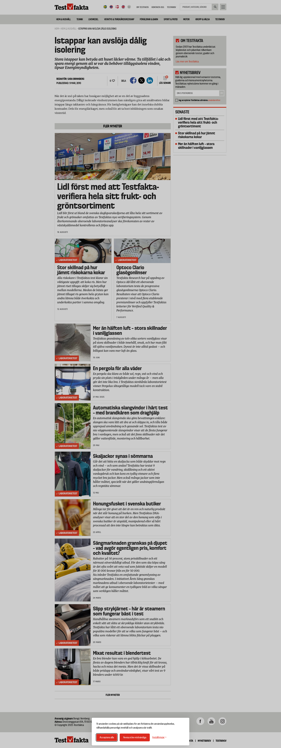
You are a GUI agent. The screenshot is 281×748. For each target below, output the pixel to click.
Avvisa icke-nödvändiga (134, 737)
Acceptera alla (107, 737)
